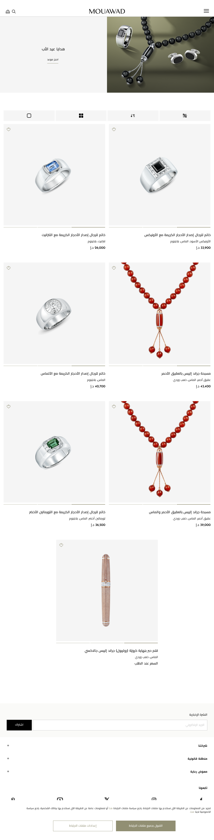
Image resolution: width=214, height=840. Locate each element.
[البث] (29, 115)
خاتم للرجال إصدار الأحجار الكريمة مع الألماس (73, 373)
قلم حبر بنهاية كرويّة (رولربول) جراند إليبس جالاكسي (121, 651)
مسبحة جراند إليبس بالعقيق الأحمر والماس (180, 512)
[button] (112, 217)
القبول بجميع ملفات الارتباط (146, 825)
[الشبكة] (81, 115)
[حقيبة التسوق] (7, 11)
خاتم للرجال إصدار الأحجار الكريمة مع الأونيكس (177, 235)
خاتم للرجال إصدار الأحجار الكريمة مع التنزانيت (73, 235)
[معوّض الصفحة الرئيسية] (107, 11)
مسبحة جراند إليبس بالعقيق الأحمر (186, 373)
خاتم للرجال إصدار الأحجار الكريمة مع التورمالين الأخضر (67, 512)
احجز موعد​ (52, 59)
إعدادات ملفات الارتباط (83, 825)
